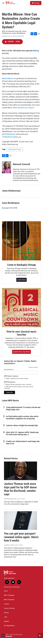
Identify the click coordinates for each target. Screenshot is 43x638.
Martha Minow (7, 78)
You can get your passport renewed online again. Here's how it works (21, 537)
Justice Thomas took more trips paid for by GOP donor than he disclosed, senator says (20, 489)
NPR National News (14, 149)
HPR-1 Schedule (9, 595)
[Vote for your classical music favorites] (21, 307)
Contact (6, 604)
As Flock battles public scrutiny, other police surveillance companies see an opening (22, 417)
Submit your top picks (21, 352)
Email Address (9, 369)
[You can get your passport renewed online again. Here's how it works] (20, 520)
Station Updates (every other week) (16, 378)
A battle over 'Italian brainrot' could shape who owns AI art (23, 442)
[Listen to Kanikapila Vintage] (21, 240)
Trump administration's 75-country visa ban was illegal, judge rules (23, 408)
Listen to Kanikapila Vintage (21, 264)
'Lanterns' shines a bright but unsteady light (22, 425)
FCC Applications (9, 625)
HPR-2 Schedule (9, 599)
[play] (3, 635)
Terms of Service (9, 608)
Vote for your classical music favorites (21, 333)
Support (6, 621)
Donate (36, 3)
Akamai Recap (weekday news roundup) (18, 384)
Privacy (6, 612)
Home (6, 591)
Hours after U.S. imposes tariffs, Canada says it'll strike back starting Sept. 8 (22, 433)
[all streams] (40, 635)
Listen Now (21, 280)
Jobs (5, 617)
